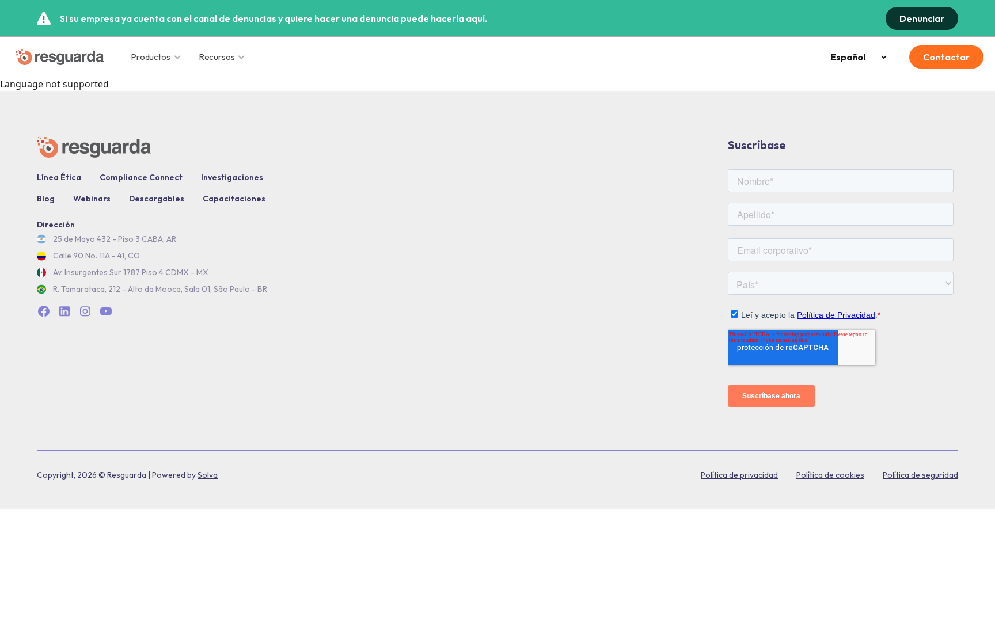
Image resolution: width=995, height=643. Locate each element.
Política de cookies (830, 475)
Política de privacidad (739, 475)
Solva (208, 475)
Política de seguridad (920, 475)
